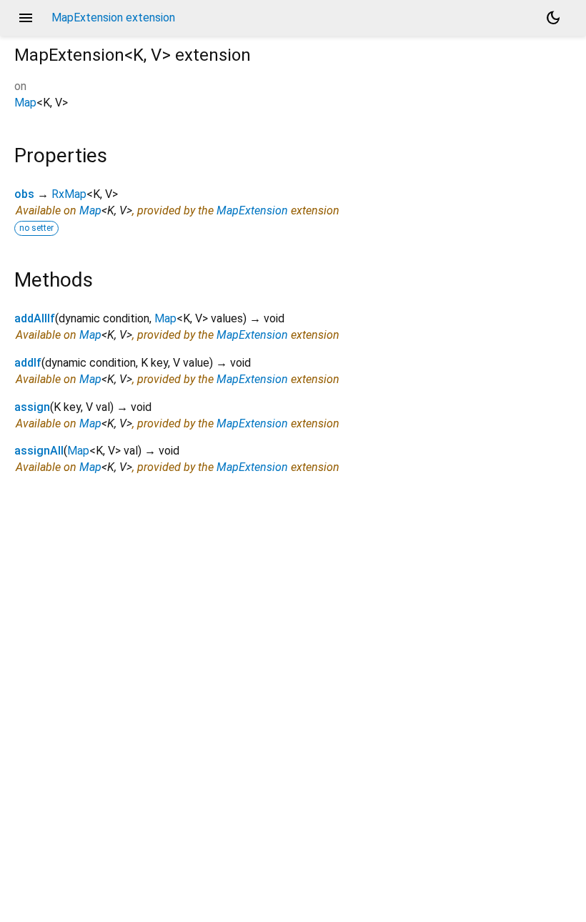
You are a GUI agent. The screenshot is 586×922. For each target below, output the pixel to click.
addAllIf (34, 318)
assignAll (39, 450)
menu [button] (25, 17)
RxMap (68, 194)
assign (32, 407)
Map (25, 102)
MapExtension (252, 210)
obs (24, 194)
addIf (27, 363)
